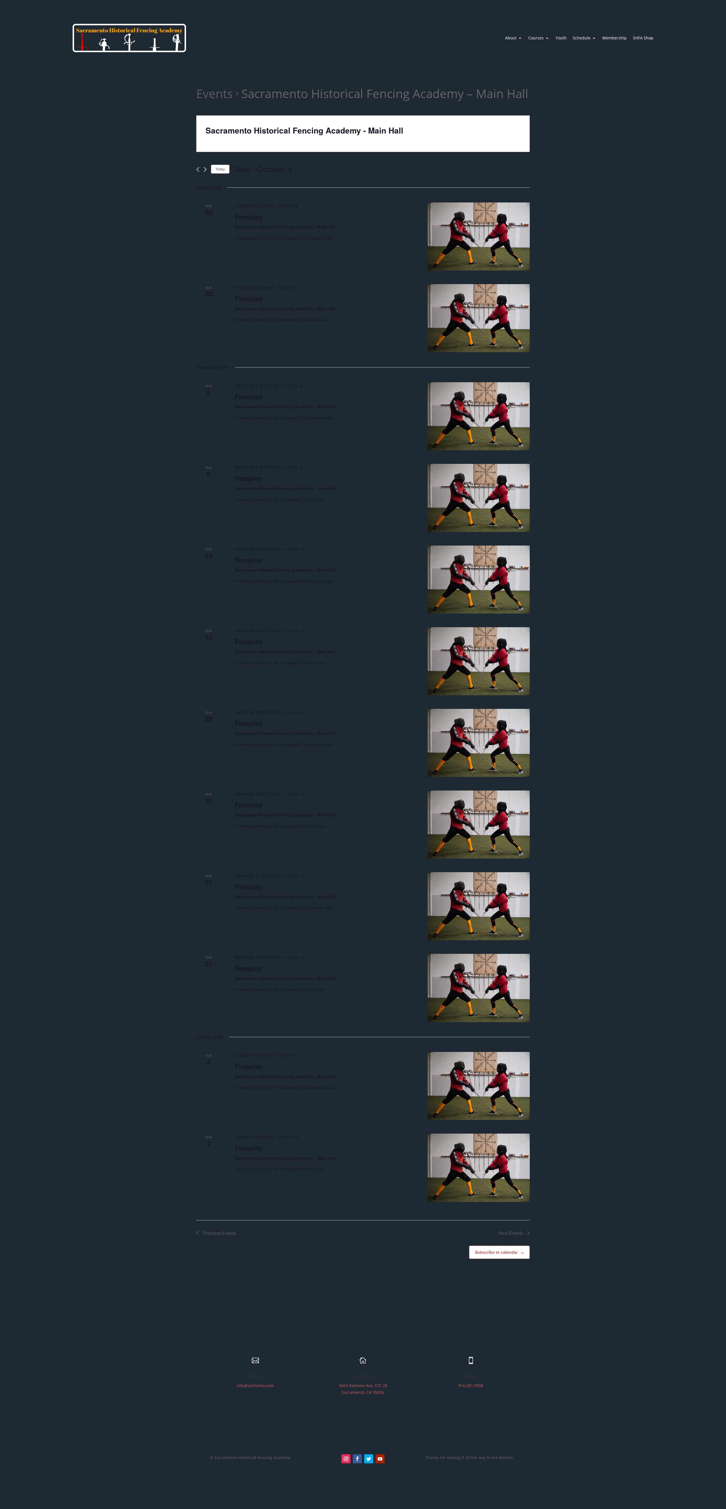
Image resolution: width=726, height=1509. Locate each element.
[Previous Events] (197, 169)
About (510, 38)
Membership (614, 38)
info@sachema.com (255, 1385)
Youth (561, 38)
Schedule (581, 38)
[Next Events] (205, 169)
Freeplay (248, 216)
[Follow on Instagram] (346, 1458)
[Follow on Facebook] (357, 1458)
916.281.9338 (470, 1385)
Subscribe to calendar (496, 1252)
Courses (536, 38)
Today (220, 168)
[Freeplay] (479, 236)
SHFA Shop (643, 38)
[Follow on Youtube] (380, 1458)
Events (214, 93)
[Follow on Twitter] (368, 1458)
